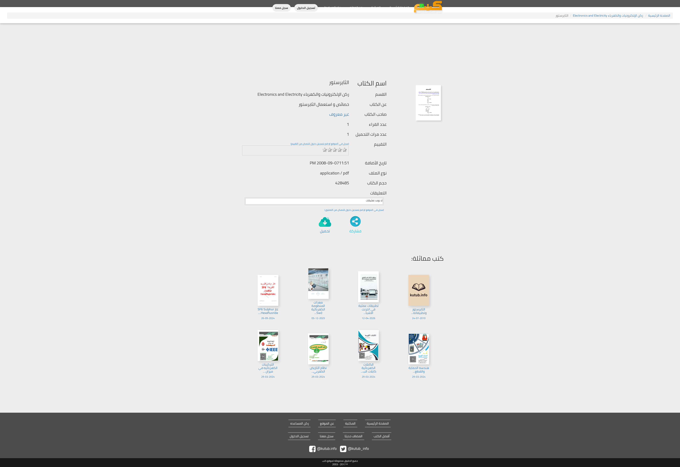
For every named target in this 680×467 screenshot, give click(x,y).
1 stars (324, 150)
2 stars (329, 150)
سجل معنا (281, 8)
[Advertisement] (340, 50)
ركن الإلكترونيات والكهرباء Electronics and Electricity (608, 15)
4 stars (339, 150)
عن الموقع (356, 7)
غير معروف (339, 114)
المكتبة (376, 7)
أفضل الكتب (382, 436)
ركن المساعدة (332, 7)
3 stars (334, 150)
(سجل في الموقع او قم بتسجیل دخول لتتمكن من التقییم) (320, 143)
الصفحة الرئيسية (399, 7)
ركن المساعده (299, 423)
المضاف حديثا (353, 436)
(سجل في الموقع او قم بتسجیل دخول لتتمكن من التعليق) (354, 210)
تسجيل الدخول (306, 8)
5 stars (344, 150)
